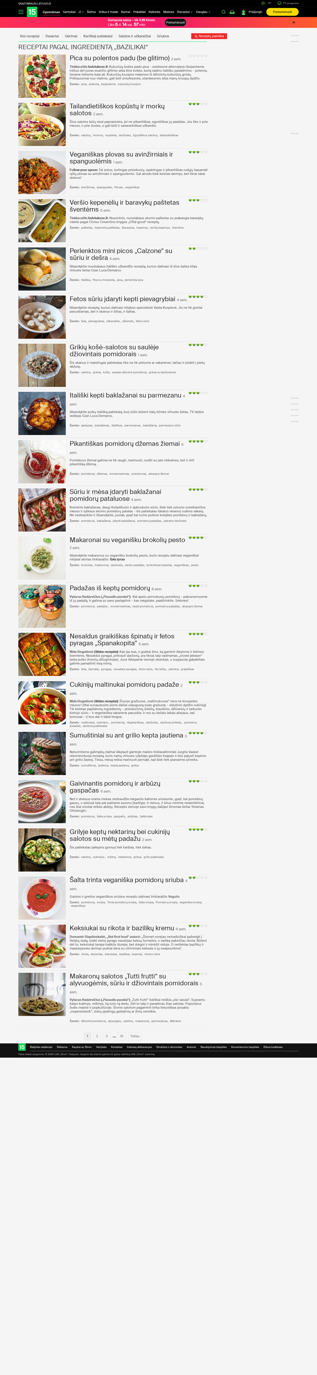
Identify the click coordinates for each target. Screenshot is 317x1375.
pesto (195, 565)
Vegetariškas (135, 722)
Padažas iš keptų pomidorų (110, 588)
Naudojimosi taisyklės (214, 1047)
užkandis (127, 321)
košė (106, 372)
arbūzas (132, 816)
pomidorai (87, 474)
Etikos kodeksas (273, 1047)
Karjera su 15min (82, 1047)
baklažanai (150, 425)
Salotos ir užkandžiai (135, 36)
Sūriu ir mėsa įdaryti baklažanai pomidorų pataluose (115, 495)
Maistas (168, 12)
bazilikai (124, 954)
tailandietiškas (169, 135)
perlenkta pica (134, 280)
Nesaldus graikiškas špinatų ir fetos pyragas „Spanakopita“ (122, 639)
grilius (135, 765)
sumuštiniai (88, 765)
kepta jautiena (120, 765)
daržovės (125, 135)
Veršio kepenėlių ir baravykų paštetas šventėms (124, 206)
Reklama (62, 1047)
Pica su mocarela (104, 280)
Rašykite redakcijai (41, 1047)
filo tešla (160, 669)
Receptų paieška (211, 36)
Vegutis (174, 896)
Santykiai (69, 12)
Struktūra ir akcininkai (169, 1047)
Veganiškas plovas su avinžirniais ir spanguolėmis (121, 157)
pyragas (106, 669)
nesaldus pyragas (125, 669)
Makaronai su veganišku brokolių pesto (127, 540)
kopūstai (110, 135)
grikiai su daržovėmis (162, 372)
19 (121, 1036)
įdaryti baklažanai (124, 521)
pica (83, 84)
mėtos (111, 857)
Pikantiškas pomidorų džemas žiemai (125, 443)
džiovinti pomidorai (93, 1021)
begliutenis (108, 84)
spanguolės (104, 187)
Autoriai (191, 1047)
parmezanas (132, 425)
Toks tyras (117, 559)
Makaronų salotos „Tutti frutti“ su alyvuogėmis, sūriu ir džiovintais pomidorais (134, 979)
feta (83, 321)
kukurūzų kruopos (129, 84)
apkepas (86, 425)
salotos (86, 135)
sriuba (101, 902)
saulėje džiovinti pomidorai (129, 372)
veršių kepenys (160, 227)
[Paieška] (224, 12)
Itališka (85, 280)
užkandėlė (113, 321)
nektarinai (124, 857)
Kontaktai (116, 1047)
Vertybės (101, 1047)
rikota (84, 954)
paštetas (86, 227)
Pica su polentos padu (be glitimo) (119, 58)
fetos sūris (142, 321)
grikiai (97, 372)
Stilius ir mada (108, 12)
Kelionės (154, 12)
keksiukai (111, 954)
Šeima (91, 12)
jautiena (103, 765)
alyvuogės (114, 1021)
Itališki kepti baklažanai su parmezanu (125, 395)
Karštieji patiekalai (98, 36)
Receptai (183, 12)
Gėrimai (71, 36)
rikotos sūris (152, 954)
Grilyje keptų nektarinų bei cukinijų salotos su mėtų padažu (120, 835)
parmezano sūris (170, 425)
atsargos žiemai (158, 474)
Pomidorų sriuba (166, 902)
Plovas (118, 187)
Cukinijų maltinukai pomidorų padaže (124, 684)
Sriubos (163, 36)
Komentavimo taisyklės (245, 1047)
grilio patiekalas (154, 857)
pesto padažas (134, 565)
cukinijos (103, 722)
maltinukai (87, 722)
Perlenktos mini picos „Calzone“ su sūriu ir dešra (121, 254)
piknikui (174, 669)
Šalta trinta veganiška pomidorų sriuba (127, 880)
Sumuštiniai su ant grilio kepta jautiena (126, 735)
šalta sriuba (104, 816)
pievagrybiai (96, 321)
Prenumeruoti (282, 12)
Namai (125, 12)
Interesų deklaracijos (139, 1047)
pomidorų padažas (149, 521)
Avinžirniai (87, 187)
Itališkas (116, 425)
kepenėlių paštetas (107, 227)
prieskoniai (139, 474)
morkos (98, 135)
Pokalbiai (139, 12)
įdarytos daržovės (175, 521)
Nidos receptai (106, 652)
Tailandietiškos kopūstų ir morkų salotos (117, 109)
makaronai (101, 565)
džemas (102, 474)
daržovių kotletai (171, 722)
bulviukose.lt (98, 67)
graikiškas (187, 669)
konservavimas (119, 474)
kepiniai (137, 954)
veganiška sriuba (190, 902)
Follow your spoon (83, 170)
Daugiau (202, 12)
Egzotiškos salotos (145, 135)
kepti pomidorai (143, 606)
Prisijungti (255, 12)
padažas (102, 606)
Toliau (135, 1036)
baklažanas (102, 425)
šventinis (178, 227)
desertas (96, 954)
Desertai (52, 36)
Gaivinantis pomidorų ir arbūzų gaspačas (115, 786)
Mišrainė (175, 1021)
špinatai (93, 669)
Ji (80, 12)
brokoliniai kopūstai (159, 565)
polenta (94, 84)
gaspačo (119, 816)
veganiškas (132, 187)
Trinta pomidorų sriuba (121, 902)
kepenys (142, 227)
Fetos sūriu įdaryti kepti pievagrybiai (122, 299)
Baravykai (128, 227)
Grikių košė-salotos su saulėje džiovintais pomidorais (114, 350)
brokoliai (86, 565)
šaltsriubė (146, 816)
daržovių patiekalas (95, 726)
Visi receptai (29, 36)
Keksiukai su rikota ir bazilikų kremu (122, 928)
